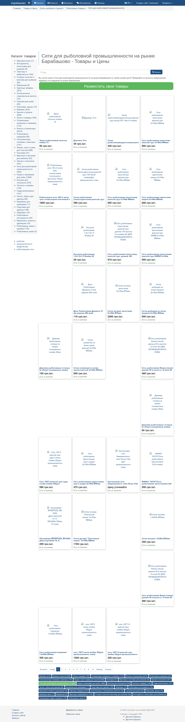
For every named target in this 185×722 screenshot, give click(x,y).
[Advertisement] (92, 32)
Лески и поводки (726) (26, 117)
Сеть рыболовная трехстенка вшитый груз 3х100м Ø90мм (156, 141)
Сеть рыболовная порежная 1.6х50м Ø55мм (52, 653)
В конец (108, 669)
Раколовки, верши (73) (27, 106)
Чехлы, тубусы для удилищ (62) (25, 197)
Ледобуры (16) (23, 212)
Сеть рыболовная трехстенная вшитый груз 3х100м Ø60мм (122, 198)
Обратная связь (73, 714)
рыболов (20, 241)
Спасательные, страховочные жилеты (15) (26, 96)
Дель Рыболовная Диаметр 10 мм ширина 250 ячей (88, 312)
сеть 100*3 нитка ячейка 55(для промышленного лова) (88, 653)
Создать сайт (147, 2)
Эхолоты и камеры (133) (141, 683)
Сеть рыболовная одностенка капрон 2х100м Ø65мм (156, 198)
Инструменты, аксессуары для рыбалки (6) (24, 66)
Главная (15, 709)
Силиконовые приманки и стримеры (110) (26, 123)
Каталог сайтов (18, 715)
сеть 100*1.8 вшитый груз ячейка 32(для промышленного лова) (122, 654)
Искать (157, 72)
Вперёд (99, 669)
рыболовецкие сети (25, 249)
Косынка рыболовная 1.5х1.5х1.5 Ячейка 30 (84, 255)
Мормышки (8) (23, 85)
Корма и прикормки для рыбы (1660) (25, 175)
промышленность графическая (24, 245)
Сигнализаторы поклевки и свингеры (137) (26, 142)
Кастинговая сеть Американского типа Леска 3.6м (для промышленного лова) (123, 483)
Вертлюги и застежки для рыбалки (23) (26, 157)
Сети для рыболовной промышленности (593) (26, 169)
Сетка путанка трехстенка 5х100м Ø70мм (120, 312)
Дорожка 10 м (80, 140)
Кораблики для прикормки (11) (23, 203)
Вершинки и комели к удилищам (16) (26, 222)
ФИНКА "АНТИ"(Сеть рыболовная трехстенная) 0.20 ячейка (156, 483)
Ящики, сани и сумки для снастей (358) (26, 148)
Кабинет (15, 718)
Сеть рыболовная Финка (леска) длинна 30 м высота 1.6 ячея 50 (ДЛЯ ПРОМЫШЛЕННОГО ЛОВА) (157, 597)
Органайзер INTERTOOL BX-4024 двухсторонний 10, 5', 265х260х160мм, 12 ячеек (54, 540)
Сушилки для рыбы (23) (135, 691)
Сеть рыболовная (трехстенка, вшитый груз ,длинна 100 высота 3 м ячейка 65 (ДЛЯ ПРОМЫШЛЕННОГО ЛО (122, 257)
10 (93, 669)
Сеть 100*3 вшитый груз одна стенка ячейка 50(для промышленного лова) (53, 483)
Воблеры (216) (23, 109)
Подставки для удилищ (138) (23, 208)
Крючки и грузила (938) (61, 676)
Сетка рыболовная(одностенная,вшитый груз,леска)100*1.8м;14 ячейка (124, 142)
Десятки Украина (133, 716)
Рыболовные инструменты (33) (25, 216)
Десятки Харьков (133, 719)
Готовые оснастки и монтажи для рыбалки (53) (26, 80)
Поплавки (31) (23, 152)
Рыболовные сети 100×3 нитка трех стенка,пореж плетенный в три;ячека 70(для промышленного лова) (54, 200)
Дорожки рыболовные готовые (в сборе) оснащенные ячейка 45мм (157, 426)
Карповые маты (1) (25, 60)
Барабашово (18, 3)
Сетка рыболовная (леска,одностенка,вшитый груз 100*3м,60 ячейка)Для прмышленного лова (89, 200)
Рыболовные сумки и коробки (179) (26, 227)
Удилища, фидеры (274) (79, 691)
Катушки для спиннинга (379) (24, 181)
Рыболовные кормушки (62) (23, 135)
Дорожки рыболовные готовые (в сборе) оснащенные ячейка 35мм (54, 369)
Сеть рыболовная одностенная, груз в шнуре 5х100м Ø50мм (89, 482)
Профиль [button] (166, 2)
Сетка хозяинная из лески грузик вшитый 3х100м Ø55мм (88, 368)
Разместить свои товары (106, 86)
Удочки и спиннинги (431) (161, 680)
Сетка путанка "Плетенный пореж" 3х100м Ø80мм (86, 539)
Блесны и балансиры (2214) (137, 676)
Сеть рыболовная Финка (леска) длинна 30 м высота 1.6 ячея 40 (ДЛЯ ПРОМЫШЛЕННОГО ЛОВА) (157, 369)
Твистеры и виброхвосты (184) (25, 73)
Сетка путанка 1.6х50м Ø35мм (156, 538)
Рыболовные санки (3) (27, 231)
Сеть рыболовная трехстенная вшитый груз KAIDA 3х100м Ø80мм (156, 256)
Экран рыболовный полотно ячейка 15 (53, 141)
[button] (128, 3)
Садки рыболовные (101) (163, 683)
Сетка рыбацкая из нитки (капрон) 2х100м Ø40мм (154, 312)
